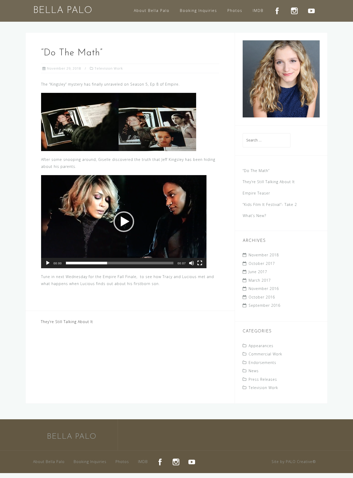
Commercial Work (265, 354)
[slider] (119, 263)
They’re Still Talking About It (67, 321)
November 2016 (264, 288)
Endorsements (262, 362)
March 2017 (260, 280)
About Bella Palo (152, 10)
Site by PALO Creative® (294, 461)
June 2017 (258, 271)
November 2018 (264, 254)
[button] (123, 221)
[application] (123, 221)
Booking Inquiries (198, 10)
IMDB (258, 10)
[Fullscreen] (199, 263)
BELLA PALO (62, 10)
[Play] (47, 263)
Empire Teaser (256, 193)
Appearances (261, 345)
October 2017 (262, 263)
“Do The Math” (256, 170)
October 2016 (262, 297)
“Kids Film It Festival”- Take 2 (270, 204)
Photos (234, 10)
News (254, 370)
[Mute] (191, 263)
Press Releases (263, 379)
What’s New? (254, 215)
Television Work (109, 68)
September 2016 (264, 305)
